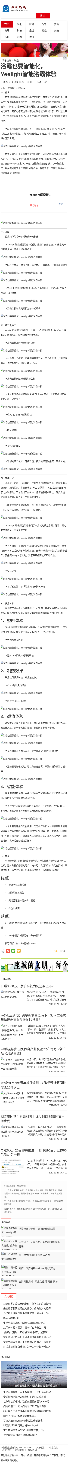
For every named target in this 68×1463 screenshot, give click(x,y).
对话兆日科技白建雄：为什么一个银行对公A (26, 1346)
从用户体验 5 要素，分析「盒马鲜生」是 (24, 1327)
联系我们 (53, 1447)
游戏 (44, 30)
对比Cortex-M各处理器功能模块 (20, 1435)
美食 (56, 30)
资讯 (19, 24)
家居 (6, 30)
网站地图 (19, 1450)
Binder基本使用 (11, 1318)
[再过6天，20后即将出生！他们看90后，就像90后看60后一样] (12, 1167)
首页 (6, 24)
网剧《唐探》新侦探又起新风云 (20, 1415)
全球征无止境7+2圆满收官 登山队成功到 (24, 1396)
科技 (19, 30)
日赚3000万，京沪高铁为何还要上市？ (28, 986)
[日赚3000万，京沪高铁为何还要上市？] (12, 998)
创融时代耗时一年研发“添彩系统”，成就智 (25, 1332)
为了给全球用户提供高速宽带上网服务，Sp (26, 1313)
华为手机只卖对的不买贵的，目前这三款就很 (27, 1341)
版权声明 (32, 1450)
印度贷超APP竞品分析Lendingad (20, 1425)
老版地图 (6, 1450)
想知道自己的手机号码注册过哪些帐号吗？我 (27, 1337)
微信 (13, 951)
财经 (31, 24)
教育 (56, 24)
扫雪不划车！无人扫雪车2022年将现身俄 (24, 1406)
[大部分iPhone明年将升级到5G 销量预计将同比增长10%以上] (12, 1099)
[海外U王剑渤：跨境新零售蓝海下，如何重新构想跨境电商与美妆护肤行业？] (12, 1032)
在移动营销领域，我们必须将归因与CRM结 (26, 1401)
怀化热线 (6, 60)
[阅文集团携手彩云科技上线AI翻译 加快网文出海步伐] (12, 1133)
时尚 (19, 37)
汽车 (43, 24)
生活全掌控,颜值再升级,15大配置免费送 (24, 1322)
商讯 (6, 37)
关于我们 (40, 1447)
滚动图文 (5, 1221)
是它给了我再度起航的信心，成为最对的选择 (27, 1308)
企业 (31, 30)
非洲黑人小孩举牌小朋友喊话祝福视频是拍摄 (27, 1411)
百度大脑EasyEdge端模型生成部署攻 (23, 1420)
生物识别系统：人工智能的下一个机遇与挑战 (27, 1392)
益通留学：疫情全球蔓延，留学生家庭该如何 (27, 1303)
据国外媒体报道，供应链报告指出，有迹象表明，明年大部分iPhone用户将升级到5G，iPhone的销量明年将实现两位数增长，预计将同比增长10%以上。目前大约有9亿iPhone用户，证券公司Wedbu (47, 1101)
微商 (31, 37)
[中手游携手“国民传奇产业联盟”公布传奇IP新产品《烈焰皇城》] (12, 1065)
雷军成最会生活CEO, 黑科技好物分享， (24, 1430)
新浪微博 (8, 951)
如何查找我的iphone (26, 943)
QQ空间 (19, 951)
